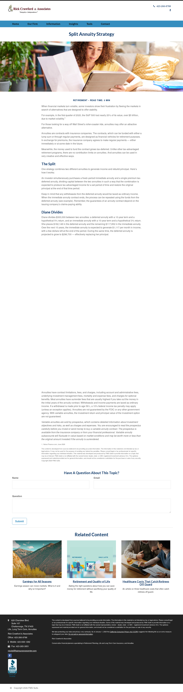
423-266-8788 (164, 6)
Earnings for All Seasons (37, 581)
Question (17, 496)
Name (15, 477)
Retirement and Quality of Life (91, 581)
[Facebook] (170, 10)
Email (97, 477)
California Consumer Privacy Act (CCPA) (124, 631)
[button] (32, 24)
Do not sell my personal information (80, 634)
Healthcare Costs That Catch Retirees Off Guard (146, 583)
